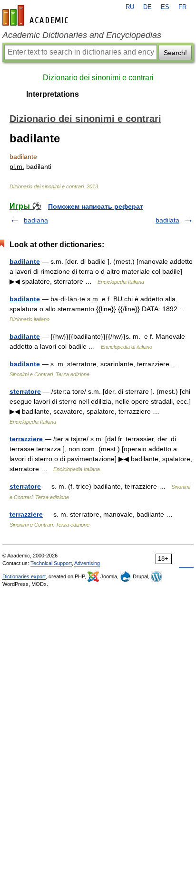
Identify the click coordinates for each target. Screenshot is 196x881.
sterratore (25, 391)
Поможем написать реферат (95, 206)
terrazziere (26, 439)
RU (130, 7)
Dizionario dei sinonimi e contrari (98, 78)
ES (165, 7)
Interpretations (52, 94)
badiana (36, 220)
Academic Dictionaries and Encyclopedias (81, 35)
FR (182, 7)
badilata (167, 220)
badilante (25, 261)
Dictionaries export (24, 576)
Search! (175, 52)
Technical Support (51, 563)
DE (147, 7)
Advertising (87, 563)
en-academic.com (36, 15)
